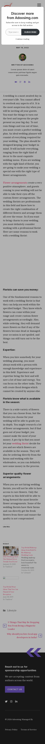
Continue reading (22, 39)
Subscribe (30, 32)
